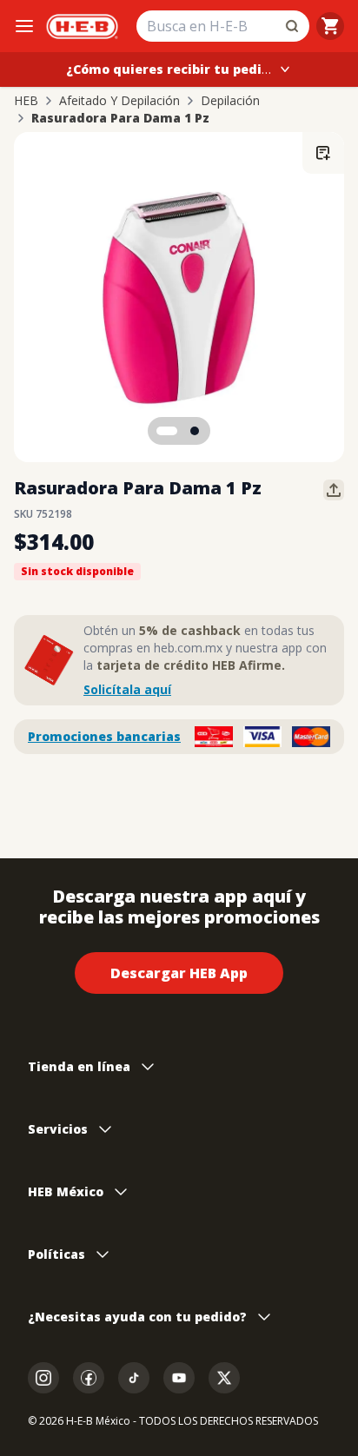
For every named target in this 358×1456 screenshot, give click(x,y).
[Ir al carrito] (330, 26)
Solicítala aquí (127, 689)
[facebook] (88, 1377)
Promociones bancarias (104, 736)
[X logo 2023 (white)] (224, 1377)
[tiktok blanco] (133, 1377)
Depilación (230, 101)
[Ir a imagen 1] (167, 431)
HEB (26, 101)
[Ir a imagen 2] (194, 431)
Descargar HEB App (179, 973)
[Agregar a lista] (323, 153)
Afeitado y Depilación (119, 101)
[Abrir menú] (24, 26)
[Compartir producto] (333, 490)
